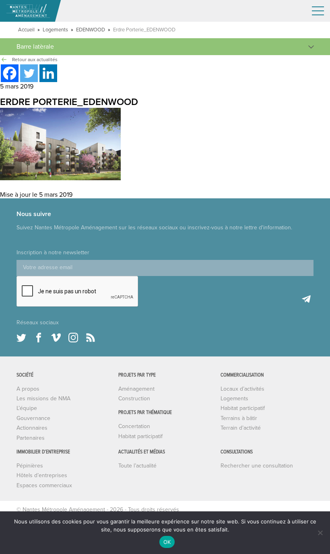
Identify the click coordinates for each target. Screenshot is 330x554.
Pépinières (29, 465)
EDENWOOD (90, 30)
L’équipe (26, 408)
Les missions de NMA (43, 398)
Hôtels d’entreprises (41, 475)
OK (167, 542)
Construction (134, 398)
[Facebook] (10, 73)
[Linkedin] (48, 73)
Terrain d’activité (241, 427)
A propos (27, 388)
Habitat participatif (140, 436)
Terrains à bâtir (239, 418)
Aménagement (136, 388)
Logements (55, 30)
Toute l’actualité (137, 465)
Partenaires (30, 438)
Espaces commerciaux (44, 485)
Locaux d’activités (242, 388)
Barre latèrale (35, 47)
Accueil (26, 30)
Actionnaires (31, 427)
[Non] (320, 533)
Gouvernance (33, 418)
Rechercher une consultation (257, 465)
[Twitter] (29, 73)
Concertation (134, 426)
